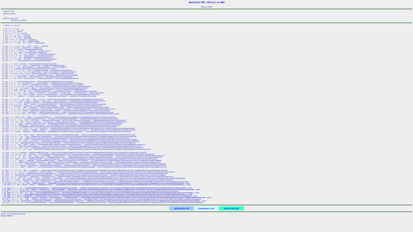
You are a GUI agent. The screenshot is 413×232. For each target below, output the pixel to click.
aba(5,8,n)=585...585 (181, 208)
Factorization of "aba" (206, 208)
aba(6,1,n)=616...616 (231, 208)
